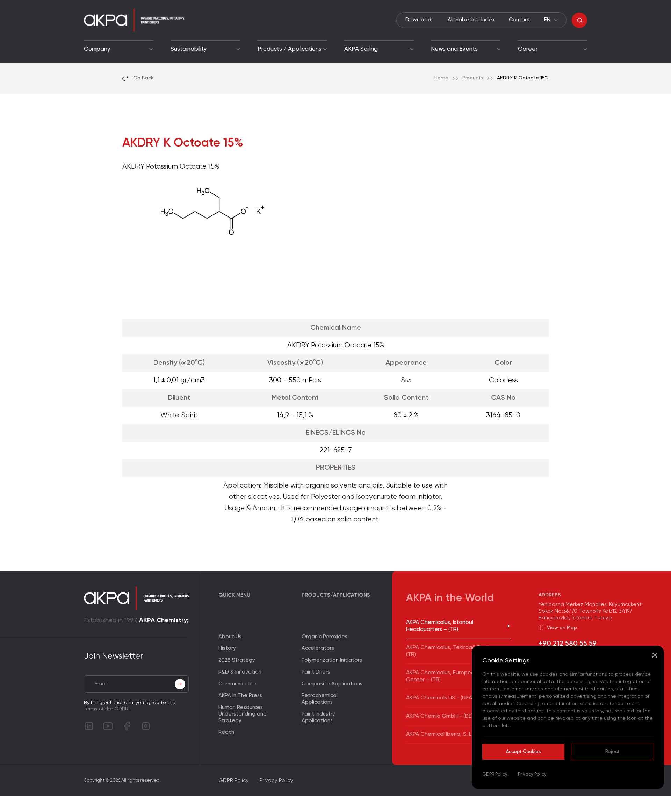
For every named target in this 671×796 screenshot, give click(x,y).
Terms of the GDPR (106, 708)
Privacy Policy (532, 774)
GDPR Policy (495, 774)
